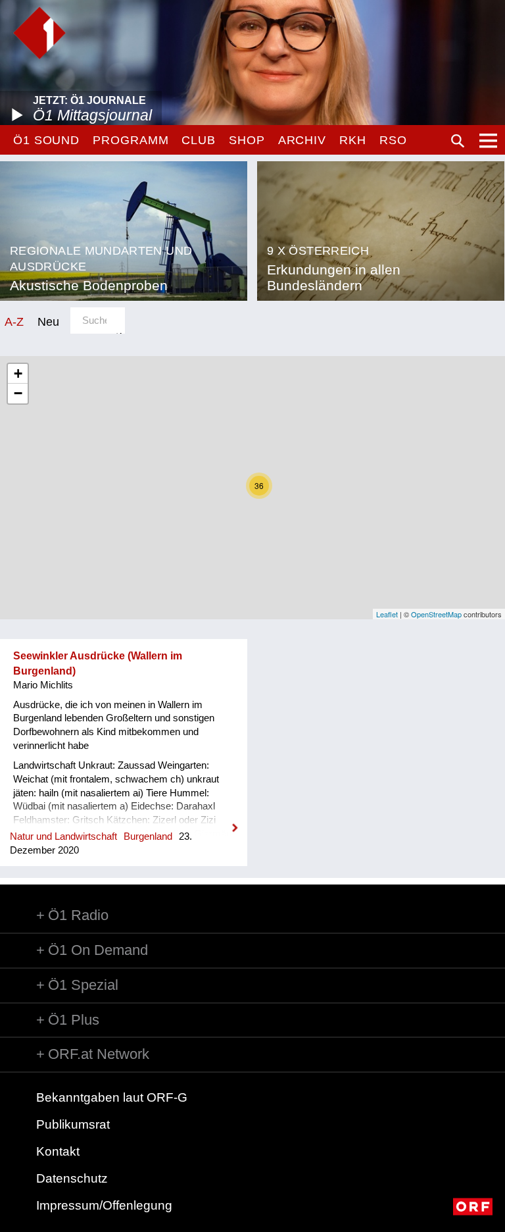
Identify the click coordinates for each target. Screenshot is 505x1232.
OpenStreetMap (436, 614)
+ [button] (18, 373)
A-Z (14, 321)
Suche (457, 140)
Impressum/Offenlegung (104, 1205)
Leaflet (387, 614)
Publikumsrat (73, 1124)
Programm (130, 140)
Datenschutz (72, 1178)
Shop (247, 140)
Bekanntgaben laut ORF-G (111, 1097)
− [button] (18, 393)
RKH (352, 140)
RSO (393, 140)
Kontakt (58, 1151)
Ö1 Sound (46, 140)
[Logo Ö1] (39, 33)
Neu (48, 321)
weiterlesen (123, 819)
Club (198, 140)
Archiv (302, 140)
